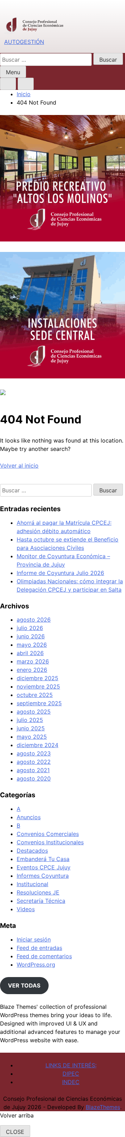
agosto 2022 (34, 761)
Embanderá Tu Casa (43, 858)
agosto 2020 (34, 778)
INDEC (71, 1081)
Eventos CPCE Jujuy (43, 867)
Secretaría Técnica (41, 900)
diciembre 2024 (37, 745)
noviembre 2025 (38, 686)
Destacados (32, 850)
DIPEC (70, 1073)
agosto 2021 (33, 770)
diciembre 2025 (37, 678)
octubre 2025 (35, 694)
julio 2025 (30, 719)
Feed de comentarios (44, 956)
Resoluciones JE (38, 892)
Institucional (32, 884)
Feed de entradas (39, 947)
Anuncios (29, 817)
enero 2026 (32, 669)
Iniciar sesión (34, 939)
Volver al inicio (19, 465)
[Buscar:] (46, 59)
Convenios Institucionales (50, 842)
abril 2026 (30, 653)
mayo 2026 (32, 644)
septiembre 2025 (39, 703)
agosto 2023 (34, 753)
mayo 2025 (32, 736)
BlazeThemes (103, 1107)
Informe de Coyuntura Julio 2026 (60, 572)
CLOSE (15, 1131)
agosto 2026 (34, 619)
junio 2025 (31, 728)
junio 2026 (31, 636)
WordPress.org (36, 964)
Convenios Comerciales (48, 833)
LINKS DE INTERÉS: (71, 1065)
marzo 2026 (33, 661)
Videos (26, 909)
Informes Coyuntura (43, 875)
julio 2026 (30, 627)
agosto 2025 (34, 711)
